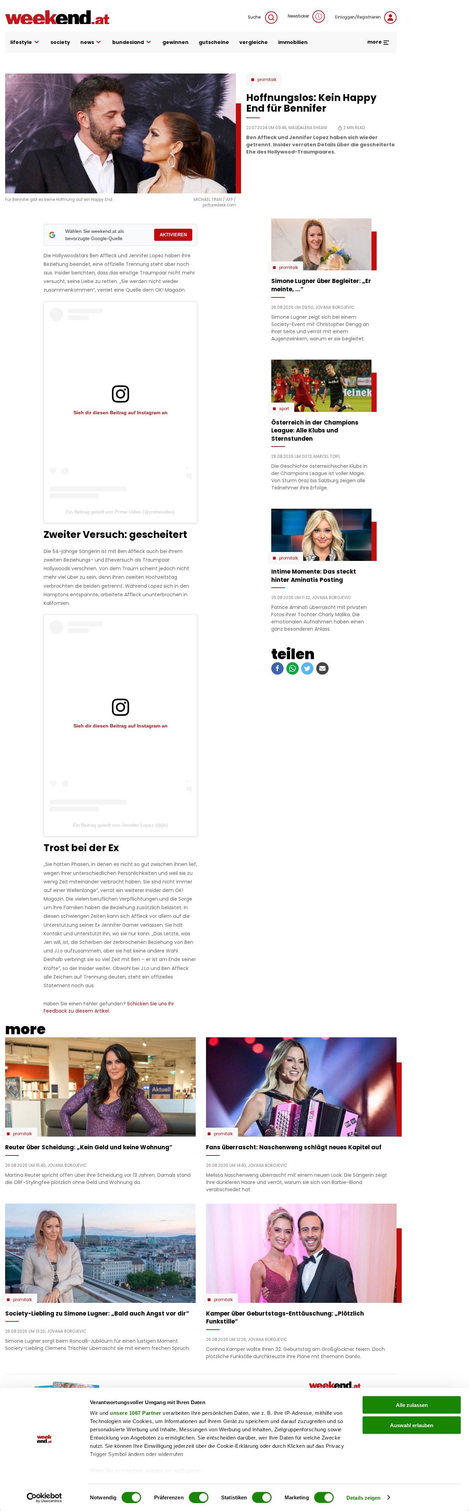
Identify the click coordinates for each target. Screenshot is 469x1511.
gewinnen (175, 42)
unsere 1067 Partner (135, 1413)
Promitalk (267, 79)
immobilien (293, 42)
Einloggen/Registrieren (358, 17)
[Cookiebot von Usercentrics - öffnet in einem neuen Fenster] (44, 1497)
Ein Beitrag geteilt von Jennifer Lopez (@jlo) (120, 825)
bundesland (128, 42)
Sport (284, 408)
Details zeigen (363, 1497)
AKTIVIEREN (173, 234)
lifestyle (21, 42)
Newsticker (298, 16)
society (60, 42)
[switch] (198, 1497)
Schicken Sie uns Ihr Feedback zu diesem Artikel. (109, 1007)
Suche (255, 17)
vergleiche (253, 42)
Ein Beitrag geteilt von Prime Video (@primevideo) (120, 512)
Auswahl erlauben (411, 1425)
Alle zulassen (412, 1405)
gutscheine (214, 42)
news (87, 42)
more (375, 41)
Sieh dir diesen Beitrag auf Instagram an (120, 412)
